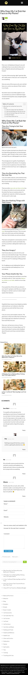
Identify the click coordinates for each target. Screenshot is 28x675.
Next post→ (15, 556)
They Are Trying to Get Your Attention (14, 109)
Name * (6, 504)
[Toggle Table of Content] (23, 104)
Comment (6, 534)
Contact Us (10, 672)
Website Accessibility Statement (13, 673)
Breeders (5, 604)
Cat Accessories (7, 612)
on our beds (11, 280)
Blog (4, 601)
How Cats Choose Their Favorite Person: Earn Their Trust (14, 584)
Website (6, 517)
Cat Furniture (6, 624)
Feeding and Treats (8, 630)
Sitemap (3, 673)
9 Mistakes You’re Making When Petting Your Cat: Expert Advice (13, 374)
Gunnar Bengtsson (7, 359)
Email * (6, 510)
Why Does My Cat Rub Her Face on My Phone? (13, 107)
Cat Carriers (6, 618)
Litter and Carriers (8, 638)
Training (5, 652)
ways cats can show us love (17, 188)
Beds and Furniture (8, 595)
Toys (4, 650)
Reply (23, 430)
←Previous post (5, 556)
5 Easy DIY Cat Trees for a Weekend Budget (14, 588)
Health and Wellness (8, 632)
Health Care (6, 635)
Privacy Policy (4, 672)
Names (5, 644)
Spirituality (6, 647)
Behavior (5, 598)
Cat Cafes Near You (8, 615)
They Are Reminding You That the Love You (15, 111)
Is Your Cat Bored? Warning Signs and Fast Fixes (14, 392)
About (23, 672)
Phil (6, 20)
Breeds (5, 607)
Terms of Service (17, 672)
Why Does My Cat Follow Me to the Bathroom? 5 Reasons (12, 356)
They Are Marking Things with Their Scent (15, 113)
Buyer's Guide (7, 610)
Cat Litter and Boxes (8, 627)
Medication (6, 641)
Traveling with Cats (8, 655)
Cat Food (5, 621)
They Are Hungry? (10, 114)
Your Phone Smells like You (12, 116)
